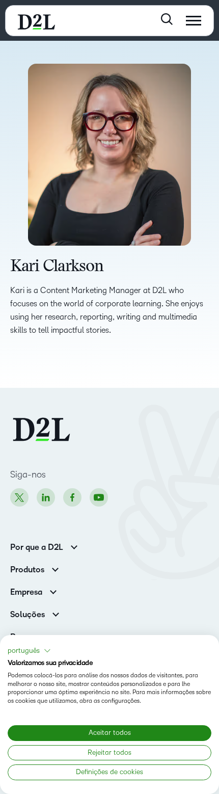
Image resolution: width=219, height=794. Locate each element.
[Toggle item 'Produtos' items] (55, 568)
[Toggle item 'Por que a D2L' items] (74, 546)
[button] (29, 651)
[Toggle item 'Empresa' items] (53, 591)
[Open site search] (167, 19)
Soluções (27, 614)
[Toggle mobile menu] (193, 20)
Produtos (27, 569)
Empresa (26, 592)
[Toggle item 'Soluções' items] (55, 613)
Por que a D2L (36, 547)
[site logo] (36, 21)
